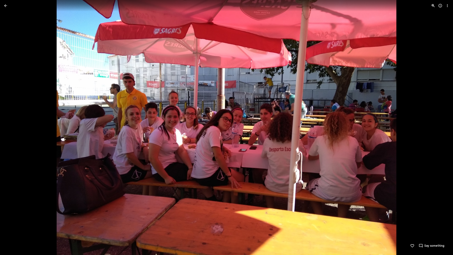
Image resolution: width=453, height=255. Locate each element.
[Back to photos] (5, 5)
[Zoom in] (433, 5)
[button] (10, 127)
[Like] (412, 246)
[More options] (447, 5)
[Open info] (440, 5)
